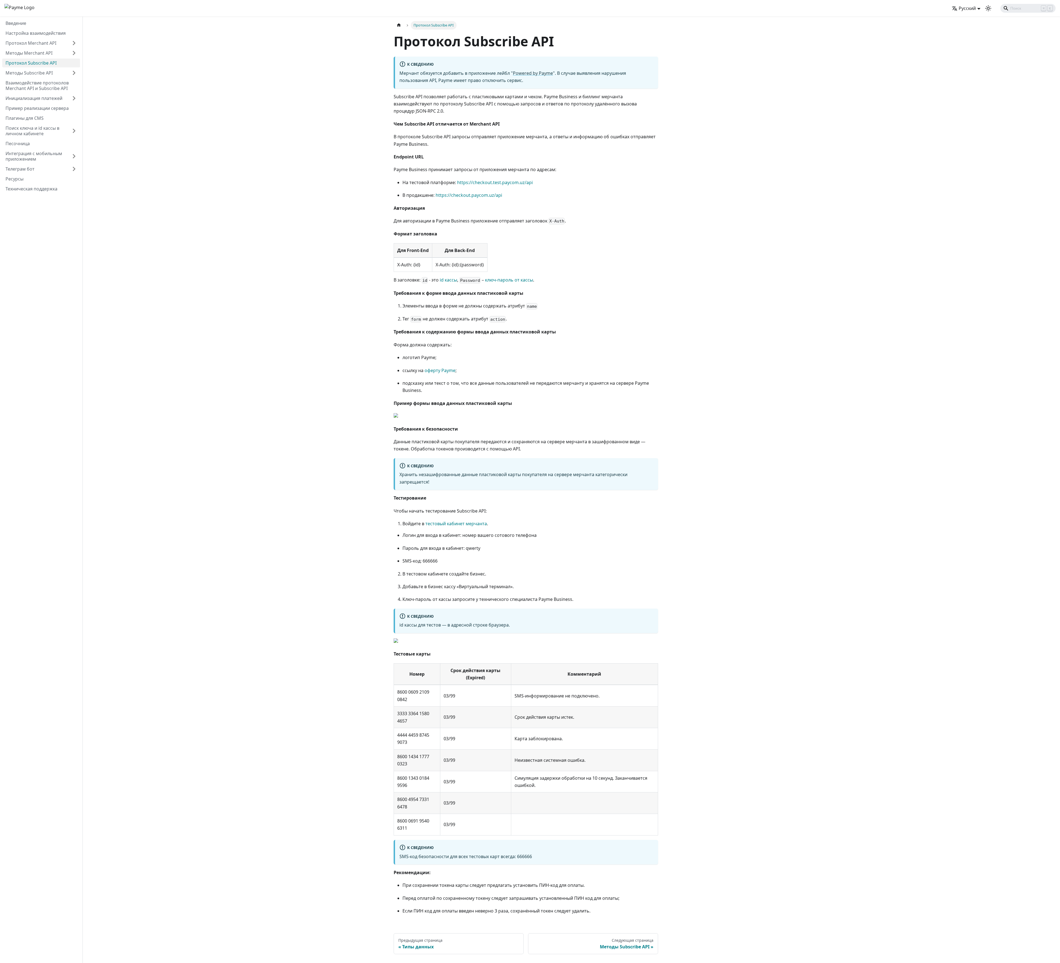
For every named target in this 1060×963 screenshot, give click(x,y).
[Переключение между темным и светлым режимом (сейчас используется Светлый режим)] (988, 8)
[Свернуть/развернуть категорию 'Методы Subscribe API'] (74, 72)
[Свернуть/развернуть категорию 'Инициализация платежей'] (74, 98)
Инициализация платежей (34, 98)
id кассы (448, 280)
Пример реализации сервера (37, 108)
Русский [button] (967, 8)
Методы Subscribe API (29, 73)
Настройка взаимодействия (36, 33)
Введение (16, 23)
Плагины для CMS (25, 118)
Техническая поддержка (31, 189)
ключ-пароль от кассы (509, 280)
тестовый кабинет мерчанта (456, 524)
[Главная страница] (399, 25)
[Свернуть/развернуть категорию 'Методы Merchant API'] (74, 53)
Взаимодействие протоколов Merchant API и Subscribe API (37, 85)
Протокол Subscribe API (31, 63)
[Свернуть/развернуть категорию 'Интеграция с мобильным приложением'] (74, 156)
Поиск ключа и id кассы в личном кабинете (32, 131)
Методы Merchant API (29, 53)
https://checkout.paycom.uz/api (469, 195)
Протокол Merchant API (31, 43)
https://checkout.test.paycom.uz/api (495, 182)
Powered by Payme (533, 73)
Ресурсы (14, 179)
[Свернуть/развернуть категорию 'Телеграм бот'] (74, 169)
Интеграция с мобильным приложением (34, 156)
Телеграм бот (20, 169)
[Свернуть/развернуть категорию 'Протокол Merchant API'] (74, 43)
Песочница (18, 143)
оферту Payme (440, 370)
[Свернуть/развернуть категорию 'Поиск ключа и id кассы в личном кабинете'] (74, 131)
